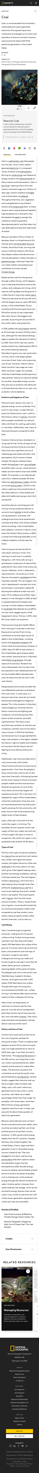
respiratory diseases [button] (19, 642)
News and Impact (19, 1377)
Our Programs (19, 1393)
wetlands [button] (24, 196)
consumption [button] (23, 328)
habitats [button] (17, 512)
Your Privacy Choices (22, 1466)
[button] (19, 1239)
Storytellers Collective (19, 1406)
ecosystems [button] (17, 485)
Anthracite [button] (6, 867)
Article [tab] (7, 154)
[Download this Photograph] (29, 108)
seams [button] (33, 295)
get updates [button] (19, 1436)
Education (19, 1396)
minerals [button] (22, 1016)
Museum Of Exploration (19, 1399)
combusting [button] (17, 175)
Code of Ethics (17, 1461)
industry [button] (23, 417)
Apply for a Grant (19, 1421)
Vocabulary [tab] (20, 154)
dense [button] (8, 856)
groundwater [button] (30, 464)
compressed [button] (17, 207)
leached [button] (13, 482)
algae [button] (31, 193)
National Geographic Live (19, 1402)
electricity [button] (14, 168)
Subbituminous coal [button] (19, 888)
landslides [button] (8, 609)
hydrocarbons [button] (26, 171)
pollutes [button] (15, 464)
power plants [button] (7, 1159)
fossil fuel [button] (6, 186)
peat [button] (17, 217)
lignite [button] (10, 898)
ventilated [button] (24, 577)
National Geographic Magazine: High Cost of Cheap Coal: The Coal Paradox (18, 1224)
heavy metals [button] (23, 482)
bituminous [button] (14, 881)
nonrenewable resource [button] (24, 244)
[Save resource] (36, 11)
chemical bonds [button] (26, 179)
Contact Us (19, 1381)
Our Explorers (19, 1389)
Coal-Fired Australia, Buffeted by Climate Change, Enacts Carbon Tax (19, 1215)
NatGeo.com (19, 1374)
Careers (19, 1424)
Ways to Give (19, 1418)
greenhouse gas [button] (8, 261)
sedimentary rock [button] (16, 161)
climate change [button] (8, 272)
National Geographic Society (19, 1371)
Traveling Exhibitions (19, 1409)
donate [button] (19, 1431)
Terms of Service (20, 1464)
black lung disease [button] (15, 660)
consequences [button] (23, 1077)
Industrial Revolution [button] (25, 1056)
